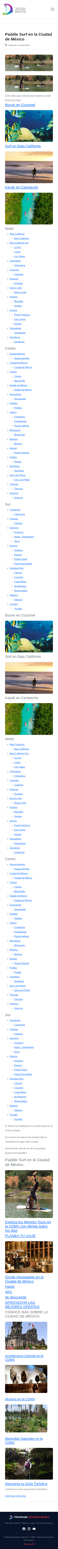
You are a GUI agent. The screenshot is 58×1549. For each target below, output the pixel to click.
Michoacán (15, 430)
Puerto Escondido (23, 564)
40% (8, 1292)
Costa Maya (20, 582)
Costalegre (19, 417)
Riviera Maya (20, 591)
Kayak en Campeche (21, 187)
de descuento (15, 1297)
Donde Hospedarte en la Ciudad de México (24, 1279)
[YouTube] (34, 1529)
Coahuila (14, 270)
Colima (13, 372)
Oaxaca (13, 546)
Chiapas (14, 519)
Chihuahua (15, 261)
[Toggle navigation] (52, 9)
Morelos (14, 439)
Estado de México (18, 385)
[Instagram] (29, 1529)
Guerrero (14, 528)
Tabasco (14, 595)
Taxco (17, 541)
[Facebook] (24, 1529)
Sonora (13, 310)
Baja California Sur (19, 243)
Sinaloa (13, 297)
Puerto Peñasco (22, 315)
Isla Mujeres (20, 586)
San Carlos (19, 319)
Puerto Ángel (20, 559)
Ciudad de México (19, 363)
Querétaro (15, 466)
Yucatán (14, 604)
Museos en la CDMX (20, 1399)
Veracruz (14, 493)
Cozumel (18, 577)
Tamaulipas (15, 328)
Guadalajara (20, 421)
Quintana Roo (17, 568)
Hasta (9, 1286)
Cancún (18, 573)
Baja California (17, 234)
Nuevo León (16, 288)
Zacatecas (15, 337)
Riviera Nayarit (21, 453)
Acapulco (19, 532)
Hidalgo (13, 403)
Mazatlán (18, 301)
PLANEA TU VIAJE (20, 1236)
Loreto (17, 252)
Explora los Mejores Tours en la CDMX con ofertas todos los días (28, 1226)
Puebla (13, 457)
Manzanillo (19, 381)
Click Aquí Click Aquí (15, 1496)
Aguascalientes (17, 354)
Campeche (15, 510)
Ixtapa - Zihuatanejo (24, 537)
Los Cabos (19, 256)
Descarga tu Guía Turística (26, 1484)
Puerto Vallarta (21, 426)
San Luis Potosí (17, 475)
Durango (14, 279)
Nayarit (13, 448)
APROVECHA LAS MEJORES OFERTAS (22, 1305)
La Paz (17, 247)
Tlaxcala (14, 484)
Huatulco (18, 550)
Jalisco (13, 412)
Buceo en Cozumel (20, 105)
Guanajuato (15, 394)
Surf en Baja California (23, 146)
